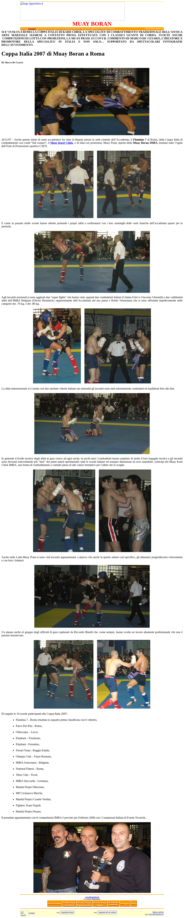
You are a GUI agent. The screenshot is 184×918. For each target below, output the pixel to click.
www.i (151, 914)
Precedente (32, 29)
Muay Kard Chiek (61, 142)
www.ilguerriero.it (92, 897)
